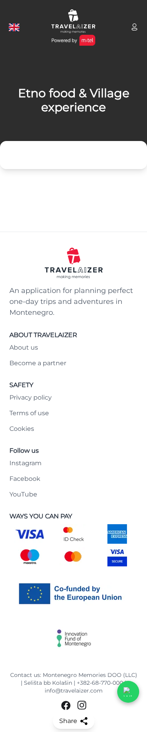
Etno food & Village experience (73, 100)
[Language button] (14, 27)
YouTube (23, 494)
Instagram (25, 463)
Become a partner (37, 363)
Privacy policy (30, 397)
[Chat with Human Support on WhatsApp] (128, 692)
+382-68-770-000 (100, 682)
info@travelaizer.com (74, 690)
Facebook (24, 478)
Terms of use (29, 413)
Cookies (21, 428)
